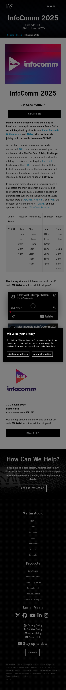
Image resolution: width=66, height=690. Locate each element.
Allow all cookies (42, 354)
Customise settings (18, 354)
